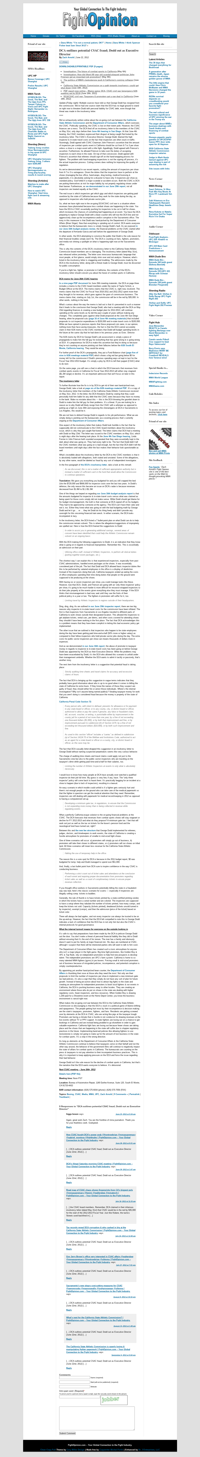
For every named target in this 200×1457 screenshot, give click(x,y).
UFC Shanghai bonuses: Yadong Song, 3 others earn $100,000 (39, 161)
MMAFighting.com (158, 382)
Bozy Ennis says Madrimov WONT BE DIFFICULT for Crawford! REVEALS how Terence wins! (159, 353)
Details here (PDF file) (69, 1074)
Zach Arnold (68, 57)
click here (162, 414)
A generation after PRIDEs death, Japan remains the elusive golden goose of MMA (159, 75)
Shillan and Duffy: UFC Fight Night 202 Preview (160, 304)
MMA (91, 1094)
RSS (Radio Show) (116, 36)
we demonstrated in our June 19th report (105, 186)
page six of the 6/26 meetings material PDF (106, 388)
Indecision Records (158, 373)
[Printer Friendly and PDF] (64, 63)
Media (85, 1094)
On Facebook (78, 36)
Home (33, 36)
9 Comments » (121, 1094)
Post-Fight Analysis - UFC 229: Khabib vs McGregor (159, 239)
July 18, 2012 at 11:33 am (125, 1201)
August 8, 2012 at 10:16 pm (124, 1297)
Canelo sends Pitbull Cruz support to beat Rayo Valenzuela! (159, 341)
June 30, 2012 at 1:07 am (126, 1169)
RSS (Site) (96, 36)
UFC (97, 1094)
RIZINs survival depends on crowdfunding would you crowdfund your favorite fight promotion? (159, 102)
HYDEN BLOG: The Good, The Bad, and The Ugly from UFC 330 (39, 117)
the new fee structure (85, 830)
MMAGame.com (156, 386)
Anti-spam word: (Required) (71, 1391)
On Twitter (60, 36)
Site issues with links (159, 169)
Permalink (134, 1094)
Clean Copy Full (48, 1450)
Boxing (166, 36)
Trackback (64, 1097)
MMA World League (158, 377)
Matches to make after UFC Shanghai (38, 185)
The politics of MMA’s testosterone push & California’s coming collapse (98, 80)
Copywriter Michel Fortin (111, 1450)
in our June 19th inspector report (104, 606)
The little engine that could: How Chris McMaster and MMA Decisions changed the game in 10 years (160, 87)
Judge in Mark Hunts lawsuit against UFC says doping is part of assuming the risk (159, 161)
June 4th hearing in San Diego (106, 131)
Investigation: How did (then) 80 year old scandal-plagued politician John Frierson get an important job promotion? (97, 75)
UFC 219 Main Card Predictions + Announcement (158, 248)
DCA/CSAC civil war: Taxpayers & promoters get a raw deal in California (98, 96)
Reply (69, 1127)
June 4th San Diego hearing (116, 436)
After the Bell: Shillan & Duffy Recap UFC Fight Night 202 (160, 296)
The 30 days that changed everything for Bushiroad (160, 65)
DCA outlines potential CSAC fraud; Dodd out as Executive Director (99, 52)
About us (136, 36)
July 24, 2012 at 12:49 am (125, 1236)
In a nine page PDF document (73, 283)
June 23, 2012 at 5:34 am (126, 1114)
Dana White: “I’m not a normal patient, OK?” (82, 43)
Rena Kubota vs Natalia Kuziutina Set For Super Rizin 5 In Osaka (160, 214)
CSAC (78, 1094)
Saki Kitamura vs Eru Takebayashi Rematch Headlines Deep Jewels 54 (160, 204)
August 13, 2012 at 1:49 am (125, 1326)
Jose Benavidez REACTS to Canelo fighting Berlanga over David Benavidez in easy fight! (159, 330)
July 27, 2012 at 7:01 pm (126, 1265)
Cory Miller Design (76, 1450)
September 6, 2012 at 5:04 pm (124, 1355)
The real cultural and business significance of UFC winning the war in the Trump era (160, 116)
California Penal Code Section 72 (75, 702)
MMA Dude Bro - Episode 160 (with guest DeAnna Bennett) (160, 262)
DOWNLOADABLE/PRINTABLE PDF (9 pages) (81, 66)
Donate (46, 36)
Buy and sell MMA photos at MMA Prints (159, 452)
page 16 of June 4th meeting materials (107, 318)
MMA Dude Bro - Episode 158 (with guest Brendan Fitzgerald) (160, 282)
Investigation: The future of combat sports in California (90, 71)
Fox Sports (154, 467)
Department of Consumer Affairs (108, 123)
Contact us (151, 36)
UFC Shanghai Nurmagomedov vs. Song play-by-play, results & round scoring (39, 171)
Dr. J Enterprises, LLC (149, 1450)
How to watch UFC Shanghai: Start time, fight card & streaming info (38, 194)
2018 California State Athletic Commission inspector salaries (159, 150)
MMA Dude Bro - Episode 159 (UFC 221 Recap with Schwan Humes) (159, 272)
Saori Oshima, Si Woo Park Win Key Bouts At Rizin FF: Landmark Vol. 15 (160, 193)
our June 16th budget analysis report (115, 493)
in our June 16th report (93, 646)
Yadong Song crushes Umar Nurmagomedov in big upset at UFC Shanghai (38, 151)
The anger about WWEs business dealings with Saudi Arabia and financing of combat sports (160, 128)
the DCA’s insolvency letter (94, 465)
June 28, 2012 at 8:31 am (126, 1143)
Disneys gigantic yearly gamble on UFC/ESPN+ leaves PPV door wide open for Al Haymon (160, 140)
